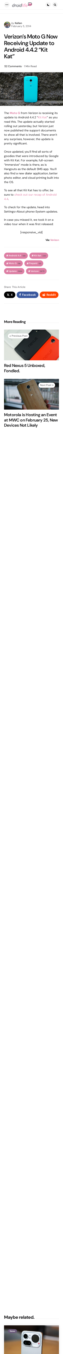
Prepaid (35, 263)
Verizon (54, 240)
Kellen (18, 23)
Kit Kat (42, 117)
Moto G (15, 263)
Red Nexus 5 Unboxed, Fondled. (24, 368)
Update (15, 271)
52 (13, 66)
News (12, 1331)
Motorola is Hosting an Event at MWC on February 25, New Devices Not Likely (31, 420)
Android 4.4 (17, 255)
